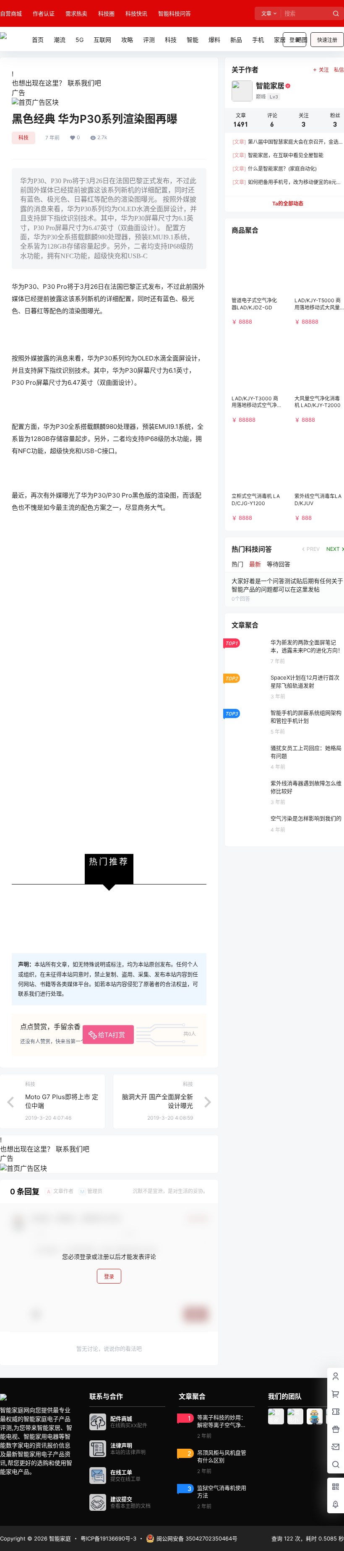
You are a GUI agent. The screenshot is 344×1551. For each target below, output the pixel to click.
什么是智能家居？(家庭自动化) (274, 169)
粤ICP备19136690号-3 (108, 1538)
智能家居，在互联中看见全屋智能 (277, 155)
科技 (23, 138)
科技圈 (106, 13)
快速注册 (327, 40)
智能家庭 (59, 1538)
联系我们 (81, 83)
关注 (324, 70)
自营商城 (11, 13)
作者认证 (44, 13)
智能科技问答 (174, 13)
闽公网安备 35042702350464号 (196, 1538)
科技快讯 (136, 13)
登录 (109, 1276)
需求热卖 (76, 13)
